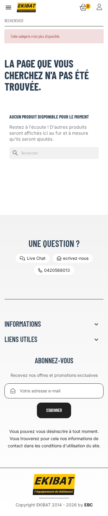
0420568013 (57, 270)
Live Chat (36, 258)
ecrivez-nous (75, 258)
